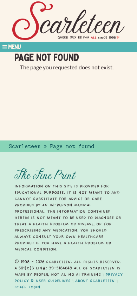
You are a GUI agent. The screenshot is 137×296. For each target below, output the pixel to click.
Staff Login (27, 287)
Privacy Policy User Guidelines (68, 277)
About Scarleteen (95, 280)
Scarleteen (24, 146)
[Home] (68, 20)
